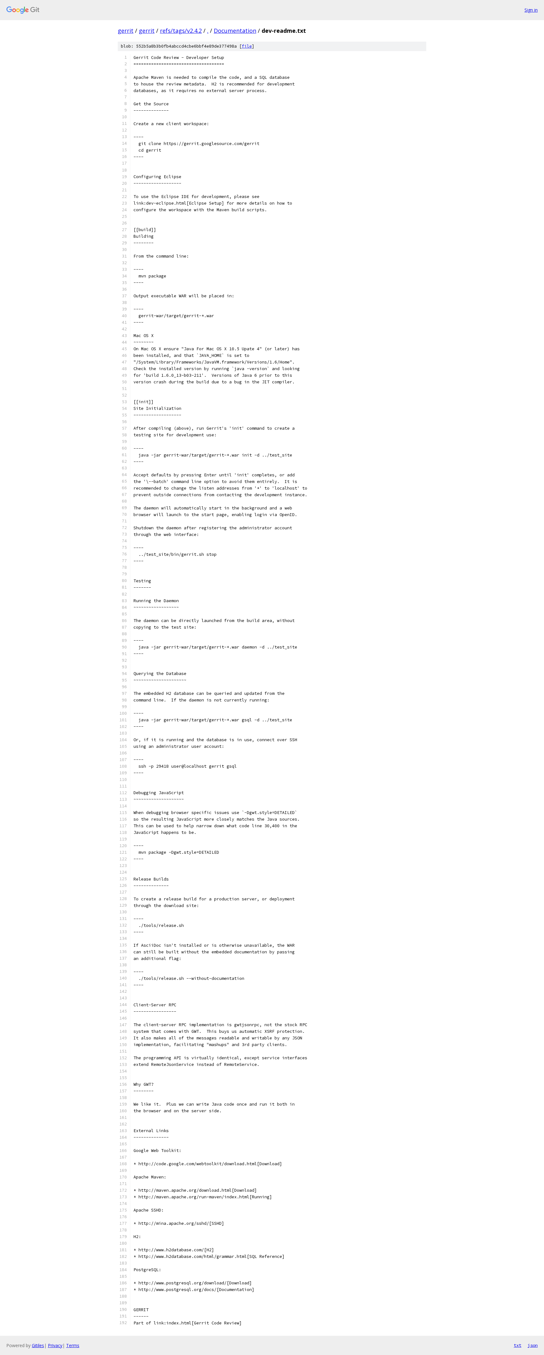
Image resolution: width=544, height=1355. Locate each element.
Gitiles (38, 1345)
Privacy (55, 1345)
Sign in (531, 10)
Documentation (235, 30)
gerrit (125, 30)
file (247, 46)
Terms (72, 1345)
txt (517, 1345)
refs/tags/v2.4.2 (181, 30)
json (533, 1345)
